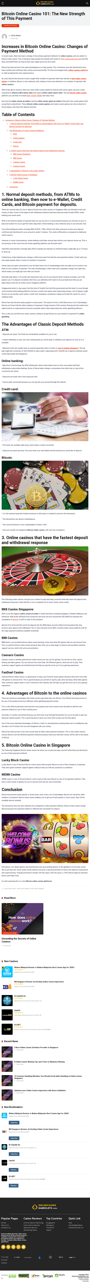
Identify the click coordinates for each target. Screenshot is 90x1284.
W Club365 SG (20, 996)
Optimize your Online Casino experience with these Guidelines (40, 1090)
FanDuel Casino (19, 166)
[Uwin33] (7, 1020)
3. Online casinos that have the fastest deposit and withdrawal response (37, 151)
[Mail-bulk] (23, 1247)
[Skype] (8, 1247)
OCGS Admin (16, 36)
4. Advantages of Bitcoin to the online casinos (26, 171)
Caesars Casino (19, 162)
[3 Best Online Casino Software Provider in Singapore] (7, 1057)
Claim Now (14, 1122)
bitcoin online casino (78, 93)
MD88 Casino (18, 182)
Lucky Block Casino (20, 178)
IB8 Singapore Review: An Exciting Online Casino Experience (39, 982)
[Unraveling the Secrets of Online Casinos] (22, 918)
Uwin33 (17, 1010)
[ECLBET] (7, 1034)
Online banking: (19, 138)
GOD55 (33, 96)
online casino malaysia (23, 888)
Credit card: (17, 142)
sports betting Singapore (68, 348)
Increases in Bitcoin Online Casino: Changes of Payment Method (30, 120)
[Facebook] (13, 1247)
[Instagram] (18, 1247)
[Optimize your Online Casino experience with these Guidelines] (7, 1100)
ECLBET (17, 1025)
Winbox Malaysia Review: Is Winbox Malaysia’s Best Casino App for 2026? (44, 967)
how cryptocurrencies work (71, 59)
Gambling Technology (10, 25)
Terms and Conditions (84, 1279)
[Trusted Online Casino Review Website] (45, 3)
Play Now (13, 1170)
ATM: (15, 134)
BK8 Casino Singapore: (22, 154)
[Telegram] (3, 1247)
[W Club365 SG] (7, 1005)
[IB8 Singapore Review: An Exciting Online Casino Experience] (7, 991)
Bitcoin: (16, 146)
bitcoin (15, 620)
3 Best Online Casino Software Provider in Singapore (36, 1047)
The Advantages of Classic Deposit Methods (26, 131)
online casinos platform (78, 70)
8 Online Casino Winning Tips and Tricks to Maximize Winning (39, 1062)
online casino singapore (37, 888)
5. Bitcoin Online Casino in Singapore (23, 175)
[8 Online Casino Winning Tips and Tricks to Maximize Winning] (7, 1071)
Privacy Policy (86, 1281)
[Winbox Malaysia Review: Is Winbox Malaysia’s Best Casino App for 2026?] (7, 977)
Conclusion (13, 187)
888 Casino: (17, 158)
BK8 (28, 96)
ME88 (39, 96)
